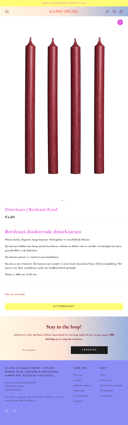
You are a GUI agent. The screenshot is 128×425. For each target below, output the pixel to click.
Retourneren (106, 380)
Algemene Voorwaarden (111, 385)
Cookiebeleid (106, 396)
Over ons (78, 375)
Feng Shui (78, 401)
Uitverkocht (64, 306)
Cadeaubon (79, 391)
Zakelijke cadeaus (82, 385)
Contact (77, 380)
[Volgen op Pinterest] (14, 410)
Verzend (89, 350)
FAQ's (103, 375)
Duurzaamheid (81, 396)
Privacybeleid (106, 391)
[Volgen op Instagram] (6, 410)
